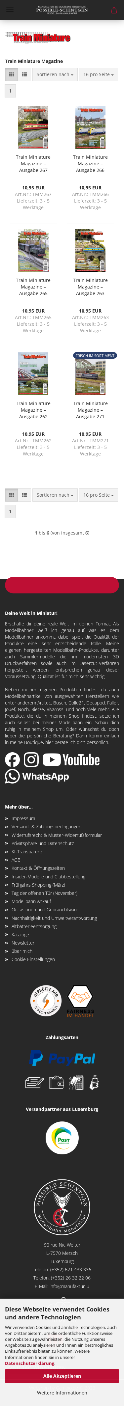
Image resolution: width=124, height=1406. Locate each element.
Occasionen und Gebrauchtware (45, 909)
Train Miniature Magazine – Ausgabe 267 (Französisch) (33, 163)
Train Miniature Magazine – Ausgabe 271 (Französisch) (90, 409)
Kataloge (20, 934)
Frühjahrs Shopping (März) (38, 885)
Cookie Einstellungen (33, 959)
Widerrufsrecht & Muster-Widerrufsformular (57, 835)
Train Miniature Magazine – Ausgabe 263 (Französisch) (90, 286)
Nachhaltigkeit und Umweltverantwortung (54, 918)
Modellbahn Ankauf (31, 901)
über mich (22, 951)
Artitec (44, 703)
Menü (10, 10)
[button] (11, 74)
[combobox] (55, 74)
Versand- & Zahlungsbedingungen (46, 826)
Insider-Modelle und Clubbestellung (48, 876)
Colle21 (76, 703)
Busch (59, 703)
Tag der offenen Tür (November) (44, 893)
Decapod (95, 703)
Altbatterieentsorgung (34, 926)
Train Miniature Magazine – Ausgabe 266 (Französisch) (90, 163)
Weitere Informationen (62, 1393)
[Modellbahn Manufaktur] (62, 10)
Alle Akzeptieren (62, 1376)
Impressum (23, 818)
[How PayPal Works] (62, 1057)
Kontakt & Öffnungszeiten (38, 868)
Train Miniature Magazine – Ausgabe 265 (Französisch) (33, 286)
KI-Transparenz (27, 851)
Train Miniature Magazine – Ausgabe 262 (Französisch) (33, 409)
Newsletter (23, 943)
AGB (16, 860)
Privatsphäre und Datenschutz (43, 843)
